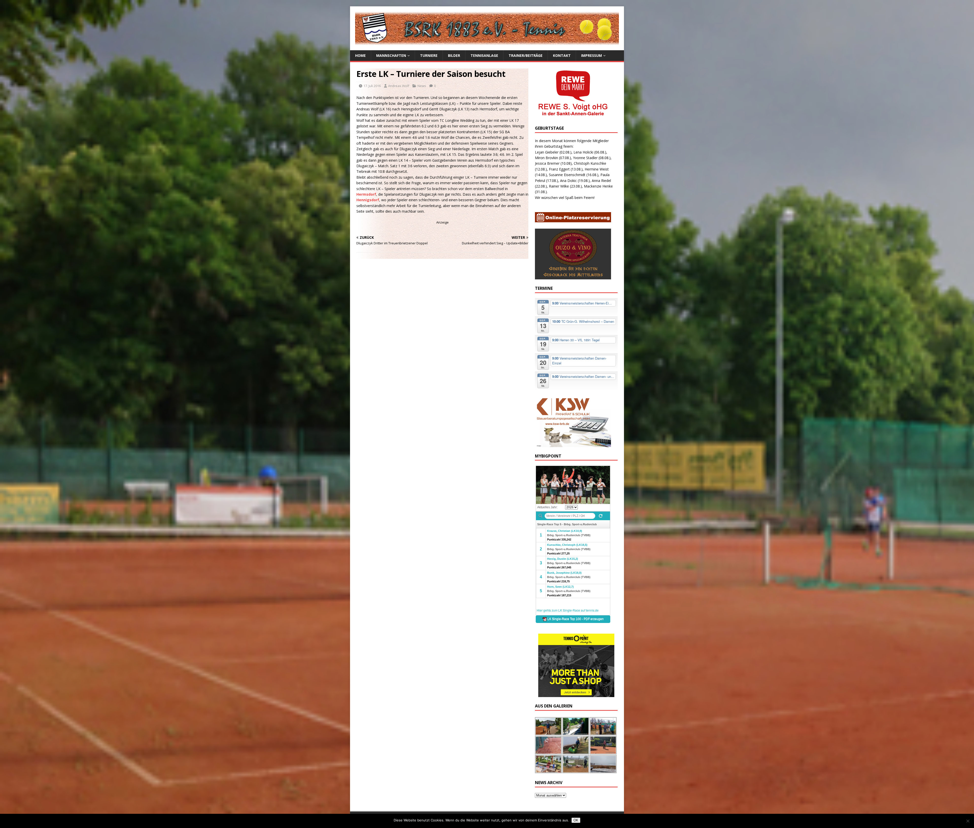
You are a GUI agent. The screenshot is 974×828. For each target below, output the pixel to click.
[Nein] (967, 820)
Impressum (591, 55)
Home (360, 55)
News (422, 85)
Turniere (429, 55)
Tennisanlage (484, 55)
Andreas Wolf (398, 85)
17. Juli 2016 (372, 85)
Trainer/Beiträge (526, 55)
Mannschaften (391, 55)
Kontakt (562, 55)
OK (575, 820)
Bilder (454, 55)
